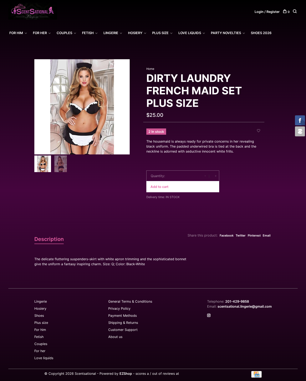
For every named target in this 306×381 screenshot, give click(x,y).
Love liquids (43, 358)
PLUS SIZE (160, 33)
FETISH (88, 33)
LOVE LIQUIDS (189, 33)
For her (39, 351)
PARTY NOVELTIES (226, 33)
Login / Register (267, 12)
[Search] (295, 12)
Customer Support (123, 330)
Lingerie (110, 33)
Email (267, 235)
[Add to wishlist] (258, 131)
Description (49, 239)
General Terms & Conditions (130, 301)
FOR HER (40, 33)
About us (115, 337)
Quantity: (158, 176)
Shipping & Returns (123, 323)
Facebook (227, 235)
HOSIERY (135, 33)
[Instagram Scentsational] (208, 315)
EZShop (125, 373)
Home (150, 68)
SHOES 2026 (261, 33)
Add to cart (159, 187)
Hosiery (40, 308)
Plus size (41, 323)
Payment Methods (122, 315)
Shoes (39, 315)
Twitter (241, 235)
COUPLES (64, 33)
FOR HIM (16, 33)
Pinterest (254, 235)
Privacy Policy (119, 308)
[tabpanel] (82, 106)
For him (40, 330)
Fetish (39, 337)
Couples (40, 344)
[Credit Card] (256, 376)
